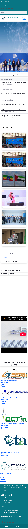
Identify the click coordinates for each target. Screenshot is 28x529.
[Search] (25, 12)
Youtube (4, 386)
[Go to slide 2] (14, 70)
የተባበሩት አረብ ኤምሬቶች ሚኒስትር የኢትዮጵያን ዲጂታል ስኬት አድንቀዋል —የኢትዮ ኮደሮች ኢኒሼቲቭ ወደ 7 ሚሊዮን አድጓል (13, 93)
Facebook (4, 382)
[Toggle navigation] (24, 18)
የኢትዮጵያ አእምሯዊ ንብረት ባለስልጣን (12, 398)
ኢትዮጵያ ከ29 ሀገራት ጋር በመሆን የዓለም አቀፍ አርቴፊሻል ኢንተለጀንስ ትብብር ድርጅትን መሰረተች (13, 88)
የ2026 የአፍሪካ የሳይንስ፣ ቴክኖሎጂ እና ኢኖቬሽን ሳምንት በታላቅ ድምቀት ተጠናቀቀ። (13, 110)
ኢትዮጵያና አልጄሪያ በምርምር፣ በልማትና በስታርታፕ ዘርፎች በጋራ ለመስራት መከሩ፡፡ (13, 104)
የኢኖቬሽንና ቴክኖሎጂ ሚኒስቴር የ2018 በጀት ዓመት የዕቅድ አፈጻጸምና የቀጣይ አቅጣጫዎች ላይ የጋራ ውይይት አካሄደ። (13, 99)
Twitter (4, 384)
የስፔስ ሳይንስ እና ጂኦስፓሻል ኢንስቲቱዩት (12, 381)
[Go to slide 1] (11, 70)
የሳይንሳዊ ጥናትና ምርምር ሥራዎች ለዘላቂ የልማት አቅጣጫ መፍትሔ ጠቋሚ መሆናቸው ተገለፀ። (13, 115)
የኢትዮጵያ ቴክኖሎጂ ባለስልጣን (10, 452)
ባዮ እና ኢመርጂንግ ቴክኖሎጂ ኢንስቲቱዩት (13, 424)
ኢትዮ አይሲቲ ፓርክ (5, 474)
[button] (14, 253)
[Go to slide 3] (17, 70)
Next (4, 259)
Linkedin (4, 427)
